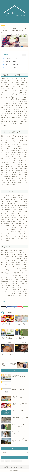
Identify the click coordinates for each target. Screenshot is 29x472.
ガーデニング (14, 461)
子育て (3, 301)
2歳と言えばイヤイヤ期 (12, 58)
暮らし (3, 25)
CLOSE (23, 54)
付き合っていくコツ (11, 67)
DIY (3, 461)
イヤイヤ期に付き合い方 (12, 61)
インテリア (8, 461)
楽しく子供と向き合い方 (12, 64)
